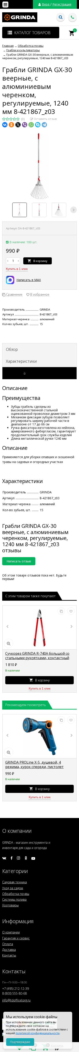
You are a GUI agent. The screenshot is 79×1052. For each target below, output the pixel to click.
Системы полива (14, 899)
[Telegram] (44, 124)
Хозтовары (10, 905)
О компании (11, 932)
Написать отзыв (19, 561)
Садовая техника (14, 882)
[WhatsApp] (31, 124)
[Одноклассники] (11, 124)
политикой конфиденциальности (37, 1033)
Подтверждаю (20, 1042)
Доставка (9, 950)
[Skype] (37, 124)
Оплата (7, 944)
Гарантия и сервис (16, 938)
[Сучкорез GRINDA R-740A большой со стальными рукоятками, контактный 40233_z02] (39, 627)
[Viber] (24, 124)
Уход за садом (12, 888)
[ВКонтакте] (4, 124)
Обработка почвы (15, 894)
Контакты (9, 955)
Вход (45, 4)
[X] (18, 124)
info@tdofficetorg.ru (16, 1000)
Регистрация (61, 4)
